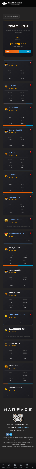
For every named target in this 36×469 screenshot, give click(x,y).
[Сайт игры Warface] (18, 410)
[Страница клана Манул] (18, 418)
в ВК (19, 427)
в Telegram (25, 427)
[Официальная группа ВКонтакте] (7, 434)
